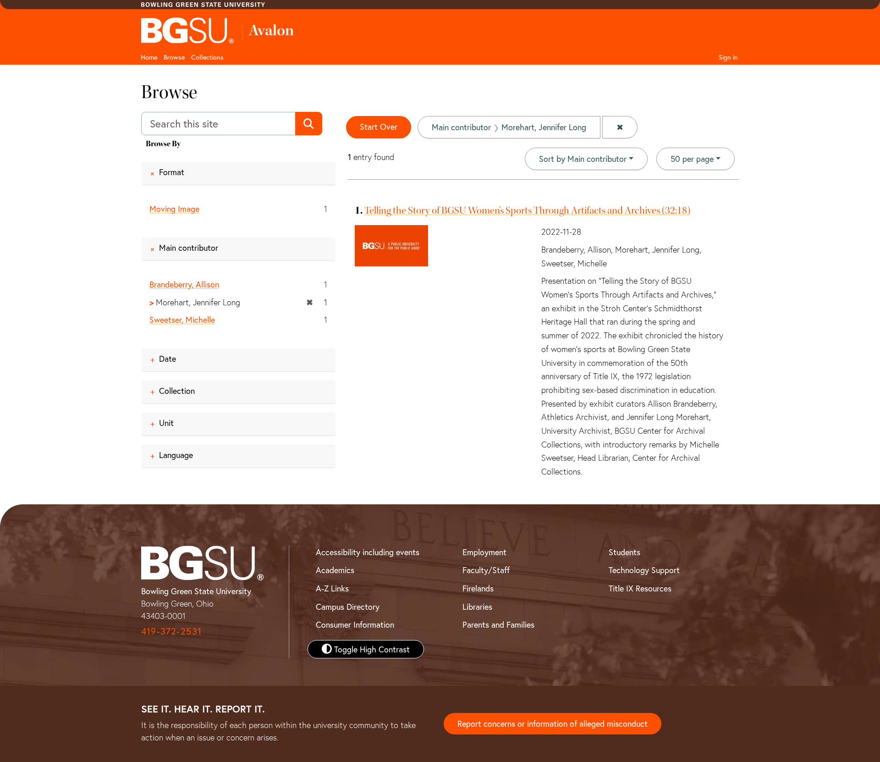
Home (149, 57)
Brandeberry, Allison (184, 284)
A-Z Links (332, 588)
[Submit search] (308, 124)
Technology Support (644, 569)
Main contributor (188, 247)
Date (167, 358)
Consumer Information (355, 624)
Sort (583, 158)
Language (176, 454)
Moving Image (174, 208)
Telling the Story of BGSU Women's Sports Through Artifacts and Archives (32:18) (527, 210)
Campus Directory (348, 606)
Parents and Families (498, 624)
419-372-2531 (171, 631)
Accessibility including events (367, 552)
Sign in (728, 57)
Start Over (378, 126)
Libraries (477, 606)
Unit (166, 422)
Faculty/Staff (486, 569)
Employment (484, 552)
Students (624, 552)
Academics (335, 569)
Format (171, 171)
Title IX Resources (640, 588)
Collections (207, 57)
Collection (177, 390)
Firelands (478, 588)
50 (692, 158)
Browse (174, 57)
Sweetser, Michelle (182, 319)
